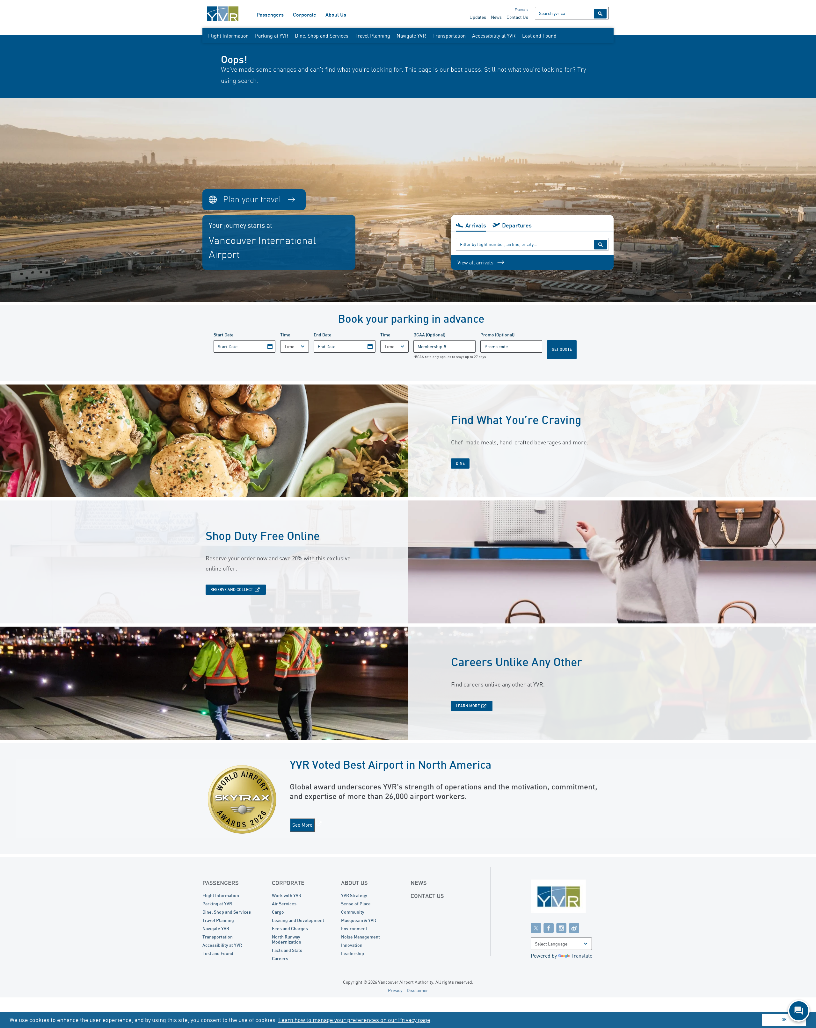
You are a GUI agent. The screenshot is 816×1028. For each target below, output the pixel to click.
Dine (460, 463)
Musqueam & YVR (358, 920)
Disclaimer (417, 990)
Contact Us (517, 17)
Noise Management (360, 936)
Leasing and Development (298, 920)
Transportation (449, 35)
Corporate (304, 14)
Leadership (352, 953)
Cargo (278, 912)
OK (784, 1019)
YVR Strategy (354, 895)
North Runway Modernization (286, 939)
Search (600, 13)
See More (302, 825)
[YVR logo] (572, 898)
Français (521, 9)
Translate (581, 956)
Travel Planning (372, 35)
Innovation (351, 945)
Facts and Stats (287, 950)
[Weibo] (574, 928)
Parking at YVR (271, 35)
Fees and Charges (290, 928)
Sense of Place (356, 903)
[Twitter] (536, 928)
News (496, 17)
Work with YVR (286, 895)
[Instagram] (561, 928)
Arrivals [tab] (475, 225)
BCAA (429, 334)
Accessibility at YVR (494, 35)
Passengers (270, 14)
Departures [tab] (517, 225)
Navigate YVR (411, 35)
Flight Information (228, 35)
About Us (335, 14)
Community (352, 912)
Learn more (468, 705)
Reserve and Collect (231, 589)
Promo (497, 334)
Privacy (395, 990)
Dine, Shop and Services (321, 35)
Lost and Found (539, 35)
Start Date (224, 334)
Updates (478, 17)
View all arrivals (475, 262)
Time (285, 334)
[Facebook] (548, 928)
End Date (323, 334)
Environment (354, 928)
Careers (280, 958)
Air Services (284, 903)
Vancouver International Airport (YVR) (222, 13)
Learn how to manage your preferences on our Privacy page (354, 1019)
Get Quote (562, 349)
